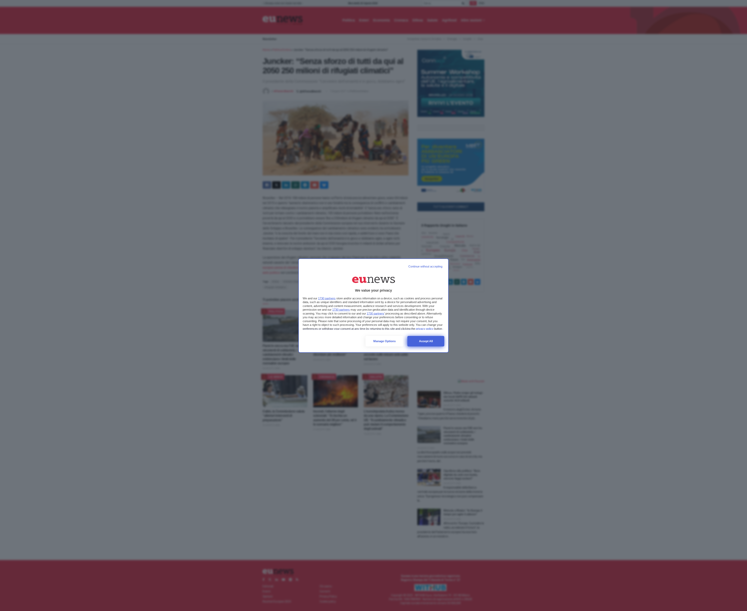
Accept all (426, 341)
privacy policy (424, 328)
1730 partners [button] (327, 298)
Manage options (384, 341)
